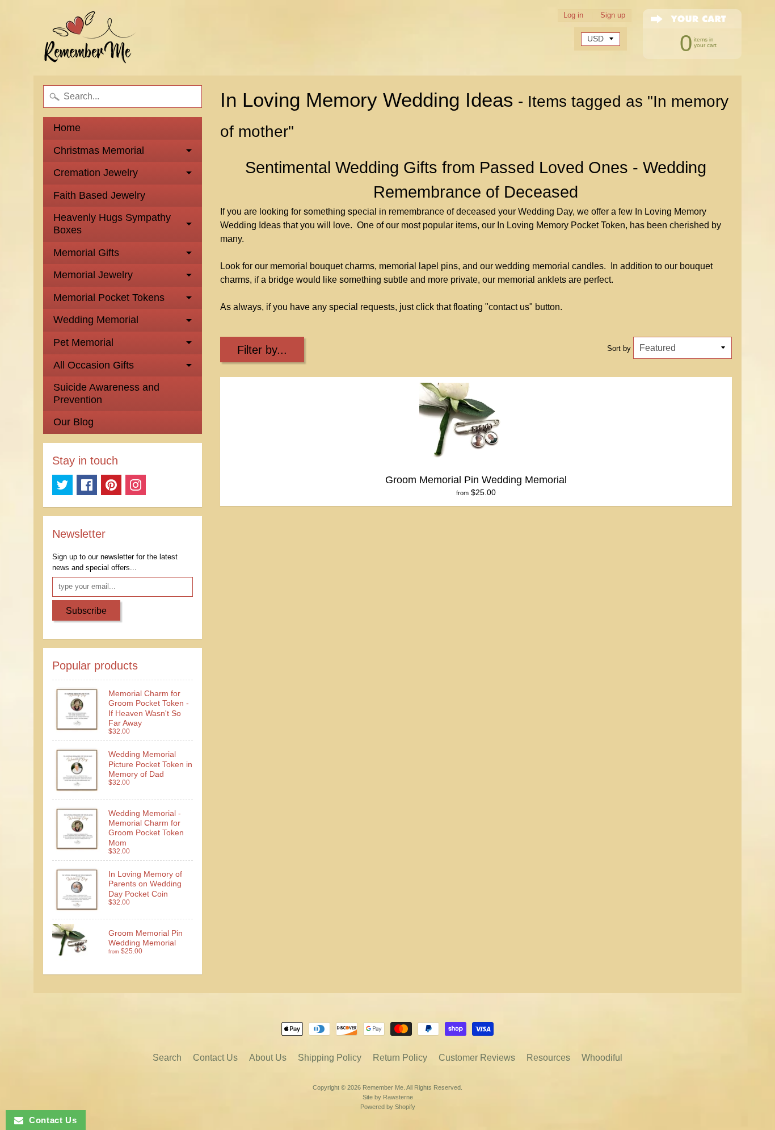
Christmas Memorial (98, 150)
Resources (548, 1057)
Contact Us (215, 1057)
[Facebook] (87, 485)
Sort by (619, 348)
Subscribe (86, 611)
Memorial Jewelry (93, 275)
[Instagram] (135, 485)
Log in (573, 15)
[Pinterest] (111, 485)
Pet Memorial (83, 342)
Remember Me (383, 1087)
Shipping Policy (329, 1057)
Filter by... (262, 350)
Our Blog (73, 422)
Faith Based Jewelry (99, 195)
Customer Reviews (477, 1057)
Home (67, 127)
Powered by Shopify (387, 1106)
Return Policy (400, 1057)
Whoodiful (602, 1057)
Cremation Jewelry (95, 172)
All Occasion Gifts (93, 365)
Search (167, 1057)
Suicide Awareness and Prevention (106, 393)
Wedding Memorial (95, 319)
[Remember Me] (90, 37)
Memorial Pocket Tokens (109, 297)
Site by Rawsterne (388, 1097)
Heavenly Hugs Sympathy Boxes (112, 224)
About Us (268, 1057)
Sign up (612, 15)
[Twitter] (62, 485)
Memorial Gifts (86, 252)
